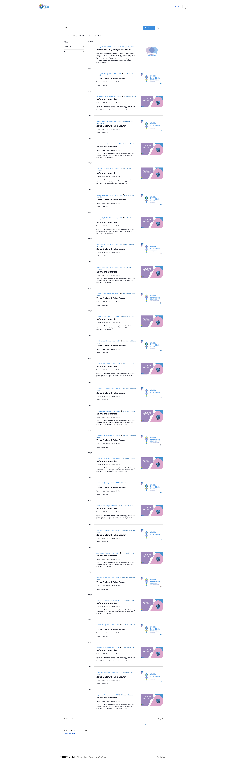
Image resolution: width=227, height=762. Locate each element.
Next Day (158, 719)
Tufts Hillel (70, 757)
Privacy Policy (82, 757)
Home (177, 6)
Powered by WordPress (97, 757)
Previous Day (70, 719)
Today (73, 35)
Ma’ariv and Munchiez (106, 99)
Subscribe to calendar (152, 725)
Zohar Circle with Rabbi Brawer (110, 78)
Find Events (149, 28)
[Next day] (68, 35)
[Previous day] (65, 35)
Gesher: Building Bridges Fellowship (113, 49)
